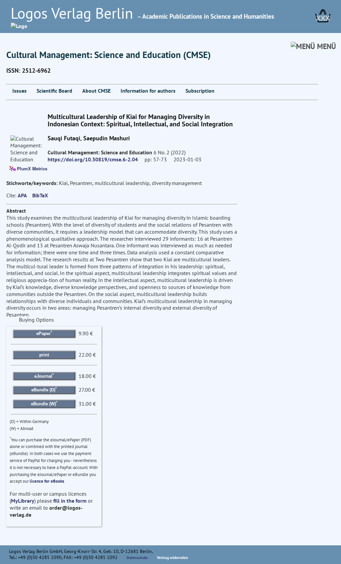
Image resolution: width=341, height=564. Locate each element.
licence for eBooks (47, 481)
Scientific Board (54, 90)
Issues (19, 90)
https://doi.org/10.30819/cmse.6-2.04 (93, 159)
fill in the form (70, 500)
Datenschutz (137, 557)
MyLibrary (22, 500)
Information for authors (148, 90)
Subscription (199, 90)
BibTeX (40, 195)
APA (22, 195)
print (44, 354)
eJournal (44, 375)
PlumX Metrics (32, 168)
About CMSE (96, 90)
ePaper (44, 333)
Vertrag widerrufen (172, 557)
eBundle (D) (44, 389)
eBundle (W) (44, 403)
